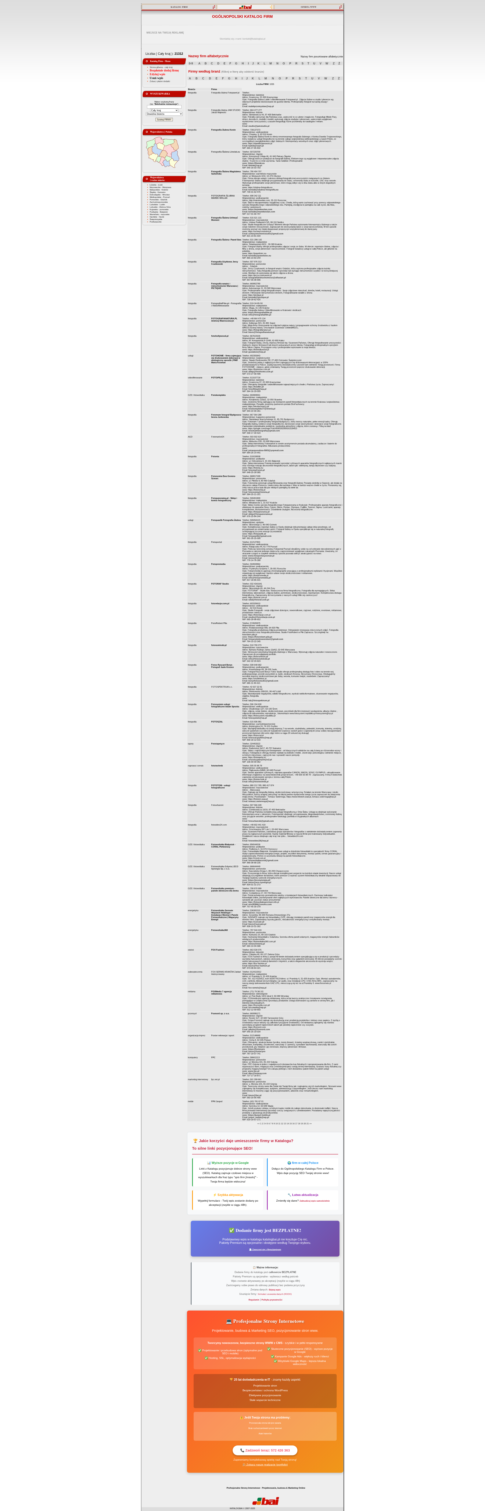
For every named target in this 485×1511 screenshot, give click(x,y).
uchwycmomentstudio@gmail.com (265, 233)
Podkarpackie (156, 222)
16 (293, 1123)
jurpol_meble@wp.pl (258, 1117)
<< (258, 1123)
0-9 (191, 63)
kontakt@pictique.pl (258, 297)
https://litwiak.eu (256, 163)
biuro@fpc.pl (254, 1095)
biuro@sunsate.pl (257, 924)
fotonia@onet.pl (256, 470)
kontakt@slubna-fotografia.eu (263, 190)
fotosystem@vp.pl (257, 718)
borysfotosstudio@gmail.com (263, 681)
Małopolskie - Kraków (159, 190)
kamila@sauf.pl (256, 146)
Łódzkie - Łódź (156, 185)
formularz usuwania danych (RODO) (275, 1294)
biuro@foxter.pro (256, 1051)
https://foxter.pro (256, 1049)
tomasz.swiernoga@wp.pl (261, 801)
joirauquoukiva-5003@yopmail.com (266, 450)
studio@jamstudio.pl (258, 126)
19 (302, 1123)
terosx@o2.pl (255, 558)
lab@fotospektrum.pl (259, 700)
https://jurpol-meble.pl (259, 1115)
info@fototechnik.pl (258, 781)
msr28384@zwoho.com (260, 904)
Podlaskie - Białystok (159, 212)
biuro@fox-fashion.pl (259, 966)
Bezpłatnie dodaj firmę (164, 70)
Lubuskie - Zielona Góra (160, 207)
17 (296, 1123)
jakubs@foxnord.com (259, 1029)
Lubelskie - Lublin (157, 204)
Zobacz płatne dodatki (160, 81)
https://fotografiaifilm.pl (260, 312)
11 (279, 1123)
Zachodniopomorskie (159, 202)
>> (310, 1123)
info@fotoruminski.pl (259, 659)
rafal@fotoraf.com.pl (258, 600)
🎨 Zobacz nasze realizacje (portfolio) (265, 1464)
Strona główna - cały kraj (161, 67)
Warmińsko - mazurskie (160, 214)
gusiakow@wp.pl (257, 352)
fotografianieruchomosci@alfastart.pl (267, 277)
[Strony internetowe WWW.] (245, 7)
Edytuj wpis (157, 74)
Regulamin (254, 1300)
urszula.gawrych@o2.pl (260, 759)
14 (288, 1123)
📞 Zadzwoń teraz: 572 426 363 (265, 1450)
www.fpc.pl (253, 1071)
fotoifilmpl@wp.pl (257, 389)
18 (299, 1123)
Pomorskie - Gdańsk (158, 200)
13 (285, 1123)
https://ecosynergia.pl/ (259, 880)
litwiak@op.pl (255, 165)
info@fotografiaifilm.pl (259, 315)
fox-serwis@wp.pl (257, 988)
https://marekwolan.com (260, 209)
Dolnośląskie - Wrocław (160, 195)
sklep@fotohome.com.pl (260, 371)
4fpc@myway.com (257, 1073)
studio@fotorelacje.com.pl (261, 617)
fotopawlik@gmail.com (259, 536)
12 (282, 1123)
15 (290, 1123)
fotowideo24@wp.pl (258, 841)
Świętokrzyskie (156, 219)
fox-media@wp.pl (257, 1007)
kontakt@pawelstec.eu (259, 255)
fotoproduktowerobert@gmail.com (265, 639)
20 (305, 1123)
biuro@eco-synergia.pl (259, 882)
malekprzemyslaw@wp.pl (261, 106)
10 (276, 1123)
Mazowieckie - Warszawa (160, 187)
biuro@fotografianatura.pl (261, 332)
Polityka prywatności (271, 1300)
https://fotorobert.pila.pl (260, 637)
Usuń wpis (156, 78)
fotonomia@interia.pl (259, 492)
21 (308, 1123)
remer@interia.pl (256, 944)
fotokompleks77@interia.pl (261, 409)
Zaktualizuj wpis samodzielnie (315, 1201)
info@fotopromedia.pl (259, 578)
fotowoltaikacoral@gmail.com (263, 860)
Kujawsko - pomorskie (159, 209)
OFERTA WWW (308, 7)
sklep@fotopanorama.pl (260, 514)
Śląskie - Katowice (158, 192)
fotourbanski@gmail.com (261, 821)
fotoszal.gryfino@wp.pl (260, 737)
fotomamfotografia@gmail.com (264, 431)
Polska (169, 132)
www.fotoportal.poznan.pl (261, 556)
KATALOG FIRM (179, 7)
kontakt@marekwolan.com (261, 211)
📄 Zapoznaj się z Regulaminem (265, 1249)
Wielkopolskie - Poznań (160, 197)
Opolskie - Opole (157, 217)
